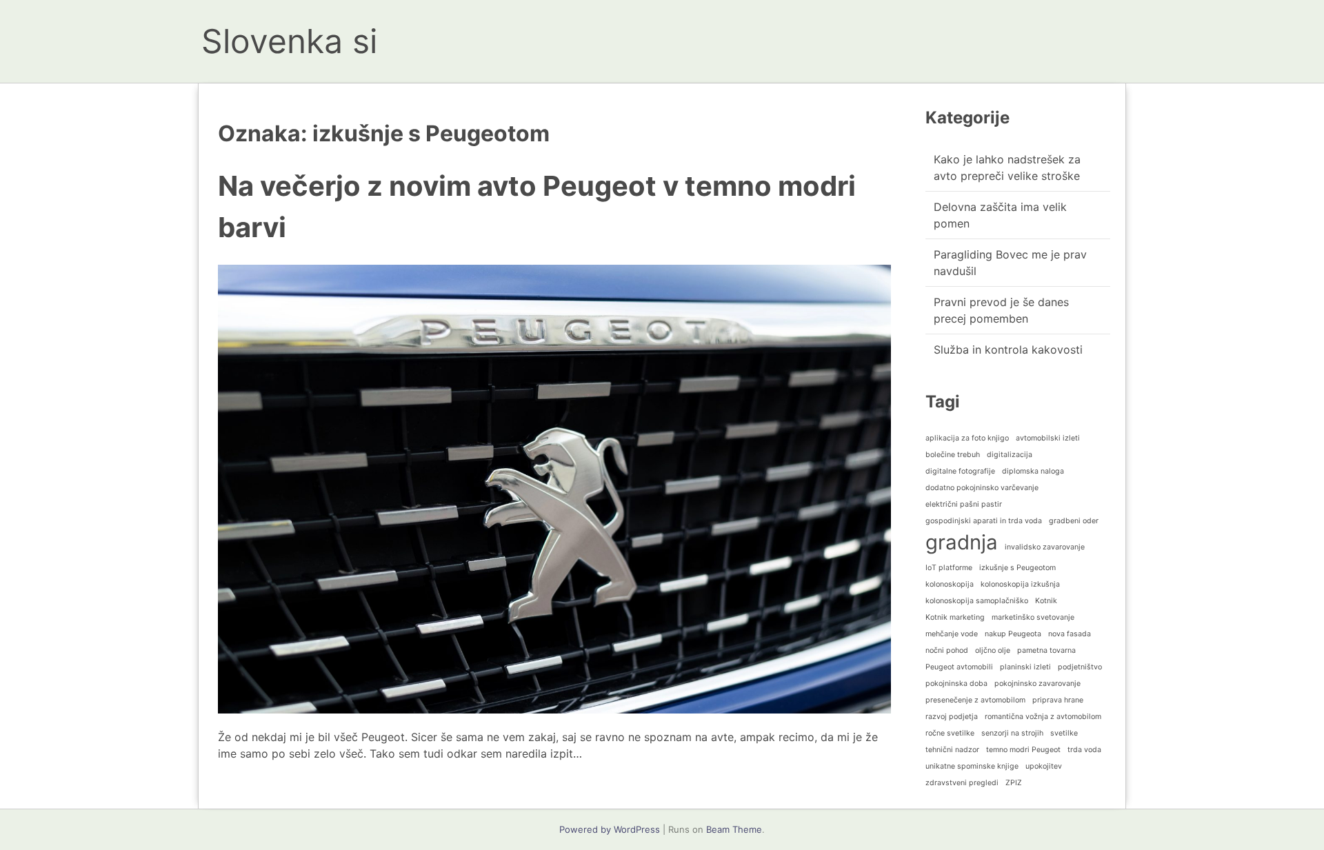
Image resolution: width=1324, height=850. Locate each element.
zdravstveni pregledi (962, 782)
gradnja (961, 542)
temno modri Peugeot (1023, 749)
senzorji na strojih (1012, 733)
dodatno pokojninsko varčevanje (982, 487)
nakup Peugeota (1013, 633)
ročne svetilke (949, 733)
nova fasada (1069, 633)
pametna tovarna (1046, 650)
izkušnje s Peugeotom (1017, 567)
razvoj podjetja (951, 716)
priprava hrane (1057, 700)
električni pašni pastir (963, 504)
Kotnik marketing (955, 617)
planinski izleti (1025, 666)
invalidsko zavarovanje (1045, 547)
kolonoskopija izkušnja (1020, 584)
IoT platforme (948, 567)
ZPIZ (1013, 782)
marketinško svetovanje (1033, 617)
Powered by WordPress (609, 829)
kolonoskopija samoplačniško (976, 600)
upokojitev (1043, 766)
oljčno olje (992, 650)
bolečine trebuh (952, 454)
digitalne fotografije (960, 471)
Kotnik (1046, 600)
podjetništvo (1080, 666)
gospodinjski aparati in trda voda (983, 520)
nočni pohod (946, 650)
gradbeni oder (1074, 520)
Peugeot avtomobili (959, 666)
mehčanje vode (951, 633)
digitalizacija (1009, 454)
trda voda (1084, 749)
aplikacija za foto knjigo (967, 438)
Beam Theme (734, 829)
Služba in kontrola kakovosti (1008, 349)
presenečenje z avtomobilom (975, 700)
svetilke (1064, 733)
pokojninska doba (956, 683)
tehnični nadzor (952, 749)
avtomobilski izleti (1048, 438)
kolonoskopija (949, 584)
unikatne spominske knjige (972, 766)
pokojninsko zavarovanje (1037, 683)
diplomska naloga (1033, 471)
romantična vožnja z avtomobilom (1043, 716)
